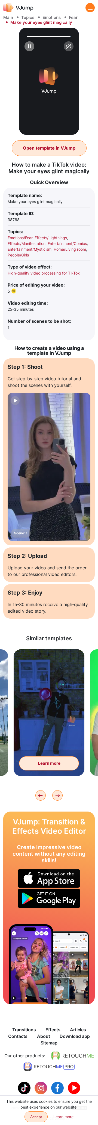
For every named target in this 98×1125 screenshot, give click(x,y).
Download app (75, 1036)
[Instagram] (41, 1087)
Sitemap (49, 1043)
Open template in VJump (49, 148)
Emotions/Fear (20, 237)
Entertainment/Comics (67, 243)
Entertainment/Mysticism (29, 249)
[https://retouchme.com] (72, 1056)
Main (8, 17)
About (43, 1036)
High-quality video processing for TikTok (44, 273)
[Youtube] (74, 1087)
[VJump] (18, 7)
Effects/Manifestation (26, 243)
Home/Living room (70, 249)
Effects (52, 1029)
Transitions (24, 1029)
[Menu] (90, 7)
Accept (36, 1117)
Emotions (51, 17)
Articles (78, 1029)
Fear (73, 17)
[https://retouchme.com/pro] (49, 1067)
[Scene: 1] (49, 467)
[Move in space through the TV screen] (31, 964)
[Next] (57, 795)
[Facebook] (58, 1087)
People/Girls (18, 255)
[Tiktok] (25, 1087)
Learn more (49, 763)
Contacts (17, 1036)
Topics (27, 17)
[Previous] (40, 795)
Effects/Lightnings (51, 237)
